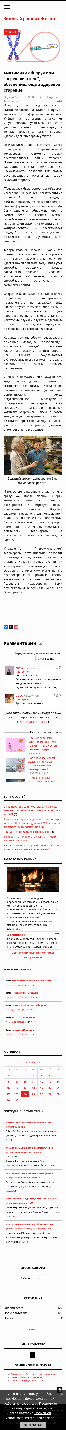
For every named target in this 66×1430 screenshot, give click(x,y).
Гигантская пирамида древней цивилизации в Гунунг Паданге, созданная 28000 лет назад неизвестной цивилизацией (32, 823)
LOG (33, 1034)
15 (8, 1088)
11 (33, 1081)
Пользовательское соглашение (26, 1377)
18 (33, 1088)
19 (41, 1088)
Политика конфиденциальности (27, 1380)
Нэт (32, 985)
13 (49, 1081)
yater (33, 1009)
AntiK (8, 1140)
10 (25, 1081)
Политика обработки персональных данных (33, 1374)
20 (49, 1088)
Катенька (35, 997)
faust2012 (10, 1191)
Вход (43, 722)
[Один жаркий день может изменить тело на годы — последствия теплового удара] (15, 751)
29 (8, 1100)
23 (16, 1094)
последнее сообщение (16, 985)
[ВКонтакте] (6, 627)
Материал (22, 671)
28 (58, 1094)
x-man (33, 1329)
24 (25, 1094)
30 (16, 1100)
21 (58, 1088)
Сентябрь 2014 (33, 1062)
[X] (11, 627)
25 (33, 1094)
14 (58, 1081)
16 (16, 1088)
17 (25, 1088)
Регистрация (28, 722)
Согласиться (33, 1425)
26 (41, 1094)
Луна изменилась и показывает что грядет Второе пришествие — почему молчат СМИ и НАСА (32, 810)
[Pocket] (16, 627)
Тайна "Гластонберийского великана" (28, 831)
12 (41, 1081)
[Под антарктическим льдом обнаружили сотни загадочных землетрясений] (15, 771)
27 (49, 1094)
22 (8, 1094)
